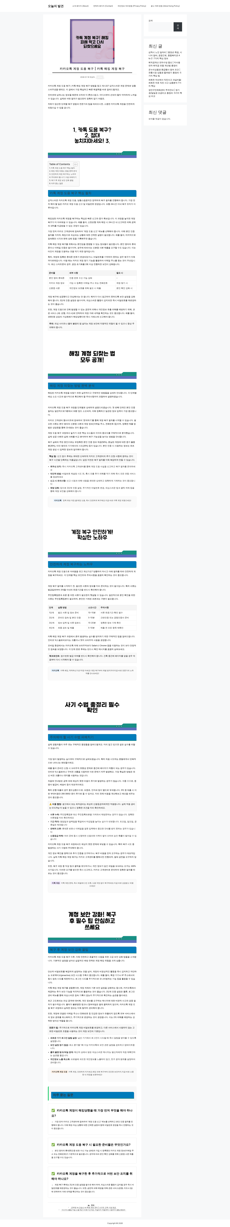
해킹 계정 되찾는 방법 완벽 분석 (64, 171)
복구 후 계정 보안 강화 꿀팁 (62, 180)
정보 (92, 1205)
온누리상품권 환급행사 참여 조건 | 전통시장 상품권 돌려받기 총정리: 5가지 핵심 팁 (165, 72)
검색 (151, 20)
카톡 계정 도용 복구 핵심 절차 (63, 168)
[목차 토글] (74, 164)
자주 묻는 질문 (57, 183)
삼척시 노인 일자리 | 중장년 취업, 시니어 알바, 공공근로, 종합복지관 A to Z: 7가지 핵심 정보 (165, 55)
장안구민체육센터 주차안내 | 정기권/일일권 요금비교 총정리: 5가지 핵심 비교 (165, 93)
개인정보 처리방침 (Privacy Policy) (132, 6)
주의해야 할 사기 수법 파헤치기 (64, 177)
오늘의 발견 (56, 6)
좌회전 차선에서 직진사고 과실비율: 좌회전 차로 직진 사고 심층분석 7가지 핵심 (165, 83)
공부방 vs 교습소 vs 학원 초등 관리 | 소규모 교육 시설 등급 (93, 1207)
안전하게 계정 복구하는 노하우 (63, 174)
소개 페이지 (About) (80, 6)
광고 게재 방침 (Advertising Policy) (165, 6)
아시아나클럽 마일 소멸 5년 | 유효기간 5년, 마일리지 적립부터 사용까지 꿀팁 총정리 (93, 1210)
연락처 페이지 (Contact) (103, 6)
